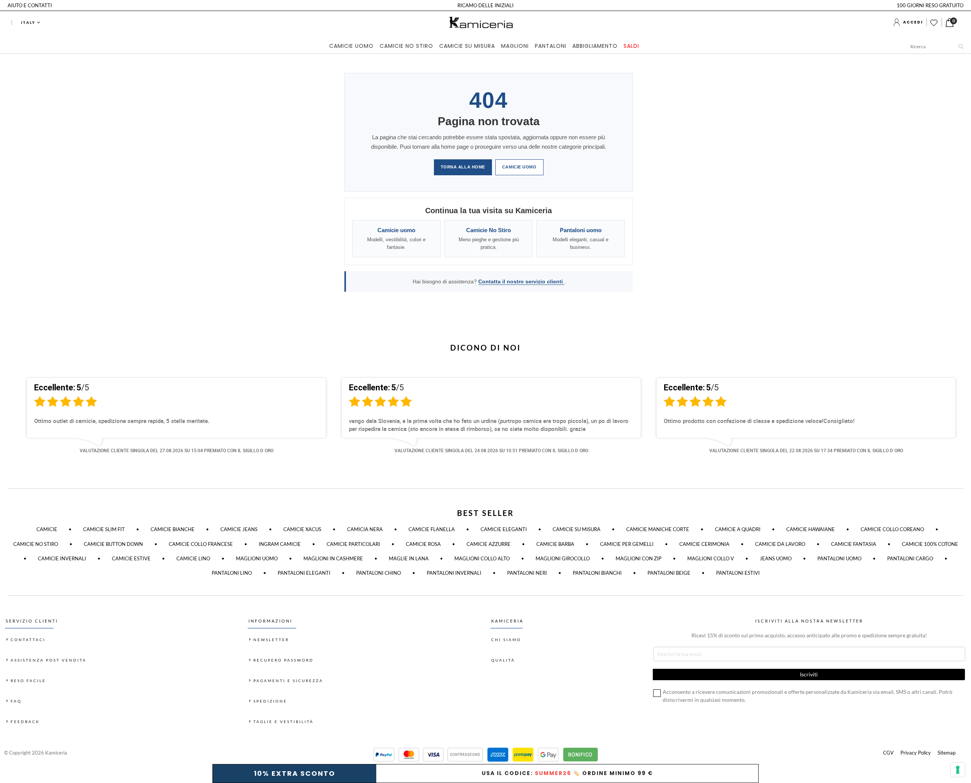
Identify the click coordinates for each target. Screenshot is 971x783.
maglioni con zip (638, 558)
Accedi (913, 22)
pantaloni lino (232, 573)
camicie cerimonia (704, 544)
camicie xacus (302, 529)
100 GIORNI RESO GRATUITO (930, 5)
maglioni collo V (710, 558)
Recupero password (283, 660)
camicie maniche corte (657, 529)
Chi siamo (506, 639)
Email (864, 702)
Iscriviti (907, 761)
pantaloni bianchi (597, 573)
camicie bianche (173, 529)
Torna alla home (463, 167)
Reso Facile (28, 680)
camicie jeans (239, 529)
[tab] (485, 46)
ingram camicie (280, 544)
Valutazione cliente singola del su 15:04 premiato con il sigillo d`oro (176, 450)
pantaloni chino (378, 573)
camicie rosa (423, 544)
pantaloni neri (527, 573)
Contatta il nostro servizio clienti (521, 281)
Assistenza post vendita (48, 660)
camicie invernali (62, 558)
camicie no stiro (35, 544)
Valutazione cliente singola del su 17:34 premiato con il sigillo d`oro (806, 450)
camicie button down (113, 544)
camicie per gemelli (627, 544)
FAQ (16, 701)
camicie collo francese (201, 544)
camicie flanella (432, 529)
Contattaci (28, 639)
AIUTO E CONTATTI (30, 5)
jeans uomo (776, 558)
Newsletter (271, 639)
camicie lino (193, 558)
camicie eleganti (504, 529)
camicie (46, 529)
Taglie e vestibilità (283, 721)
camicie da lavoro (780, 544)
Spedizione (270, 701)
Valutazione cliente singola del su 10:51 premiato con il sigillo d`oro (491, 450)
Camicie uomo (519, 167)
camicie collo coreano (892, 529)
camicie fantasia (853, 544)
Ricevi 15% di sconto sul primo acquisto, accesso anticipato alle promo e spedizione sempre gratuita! (809, 635)
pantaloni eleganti (304, 573)
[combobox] (938, 46)
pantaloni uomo (839, 558)
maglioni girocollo (563, 558)
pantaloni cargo (910, 558)
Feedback (25, 721)
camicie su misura (576, 529)
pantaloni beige (668, 573)
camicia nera (365, 529)
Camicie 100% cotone (930, 544)
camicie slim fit (104, 529)
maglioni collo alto (482, 558)
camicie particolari (353, 544)
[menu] (485, 46)
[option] (170, 421)
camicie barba (555, 544)
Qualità (503, 660)
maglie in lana (409, 558)
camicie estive (131, 558)
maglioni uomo (257, 558)
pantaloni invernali (454, 573)
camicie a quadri (737, 529)
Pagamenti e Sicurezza (288, 680)
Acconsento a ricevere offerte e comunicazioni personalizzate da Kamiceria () (908, 735)
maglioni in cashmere (333, 558)
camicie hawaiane (810, 529)
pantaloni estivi (738, 573)
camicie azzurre (489, 544)
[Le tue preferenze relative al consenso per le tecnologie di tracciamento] (958, 770)
